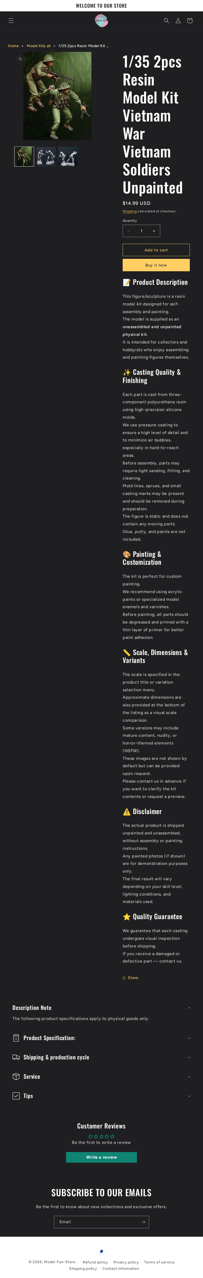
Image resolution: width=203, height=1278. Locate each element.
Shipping (130, 211)
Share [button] (133, 978)
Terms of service (159, 1262)
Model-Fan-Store (60, 1262)
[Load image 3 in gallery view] (68, 156)
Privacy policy (126, 1262)
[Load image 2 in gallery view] (46, 156)
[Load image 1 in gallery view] (24, 156)
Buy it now (156, 265)
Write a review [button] (101, 1157)
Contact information (120, 1268)
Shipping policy (83, 1268)
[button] (11, 20)
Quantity (130, 221)
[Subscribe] (143, 1222)
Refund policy (95, 1262)
